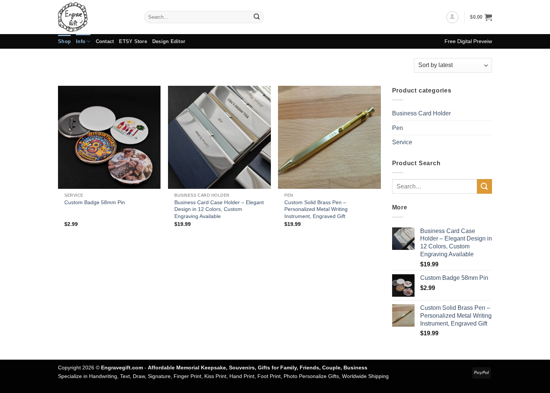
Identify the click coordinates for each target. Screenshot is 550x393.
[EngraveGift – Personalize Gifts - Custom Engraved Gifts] (95, 17)
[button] (452, 17)
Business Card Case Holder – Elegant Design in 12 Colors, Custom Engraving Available (219, 209)
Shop (64, 41)
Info (80, 41)
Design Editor (168, 41)
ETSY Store (133, 41)
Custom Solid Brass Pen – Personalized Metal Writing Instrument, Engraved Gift (316, 209)
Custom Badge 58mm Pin (94, 202)
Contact (105, 41)
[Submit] (256, 17)
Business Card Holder (421, 113)
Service (402, 142)
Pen (397, 128)
